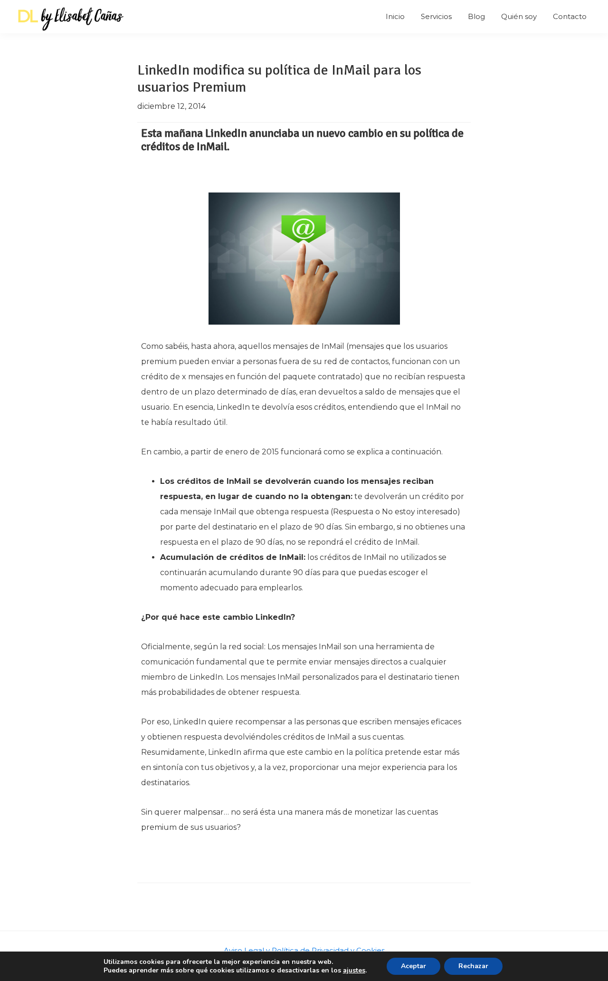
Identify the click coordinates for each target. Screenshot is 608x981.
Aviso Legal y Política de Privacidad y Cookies (304, 950)
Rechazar (473, 966)
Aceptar (413, 966)
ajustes (354, 970)
